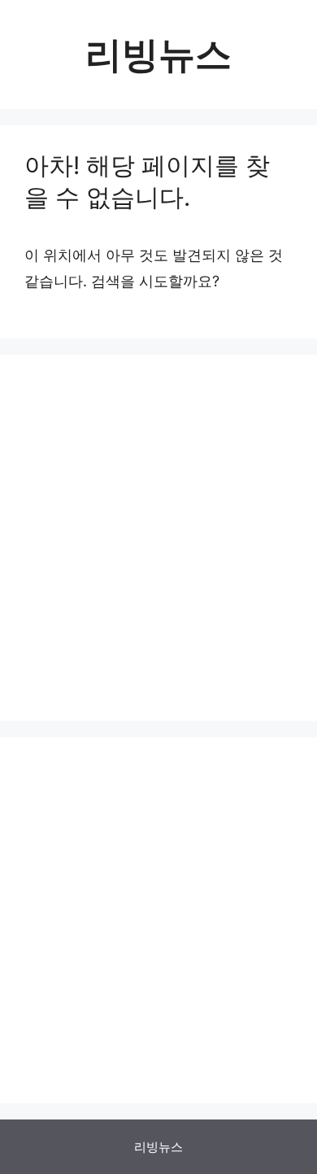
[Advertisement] (158, 537)
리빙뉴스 (158, 54)
